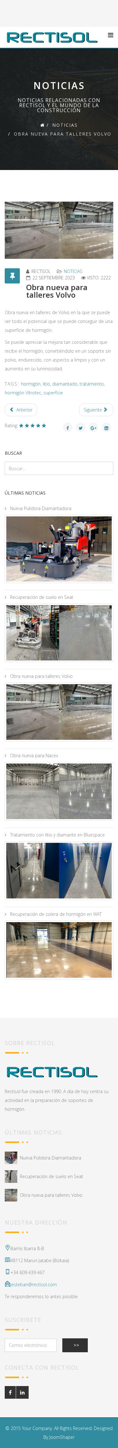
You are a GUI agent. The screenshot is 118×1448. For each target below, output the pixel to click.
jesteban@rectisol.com (33, 1284)
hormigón (31, 384)
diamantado (64, 384)
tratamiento (92, 384)
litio (46, 384)
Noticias (65, 125)
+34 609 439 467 (27, 1272)
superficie (53, 393)
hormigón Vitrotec (23, 393)
